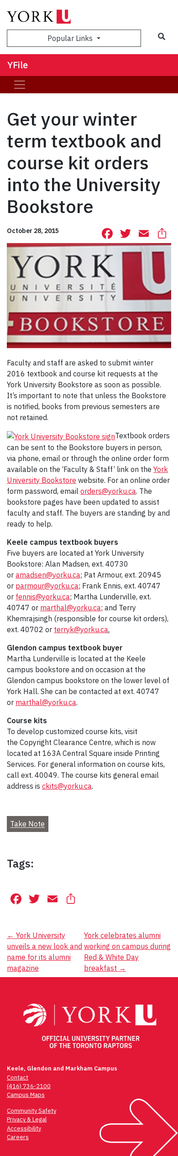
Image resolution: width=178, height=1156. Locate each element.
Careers (18, 1137)
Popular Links (70, 38)
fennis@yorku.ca (43, 596)
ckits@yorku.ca (67, 786)
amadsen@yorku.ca (48, 574)
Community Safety (31, 1111)
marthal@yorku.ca (70, 607)
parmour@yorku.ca (47, 585)
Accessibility (24, 1128)
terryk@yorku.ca (81, 629)
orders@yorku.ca (108, 491)
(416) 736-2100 (29, 1086)
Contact (17, 1077)
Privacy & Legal (27, 1119)
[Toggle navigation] (19, 84)
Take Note (27, 824)
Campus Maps (26, 1095)
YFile (17, 65)
